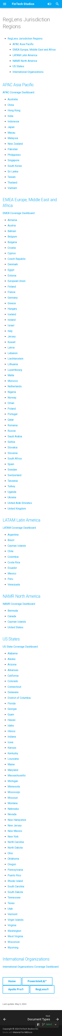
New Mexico (15, 831)
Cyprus (12, 253)
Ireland (12, 319)
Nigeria (12, 392)
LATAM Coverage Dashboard (19, 527)
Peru (10, 579)
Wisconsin (14, 942)
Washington (14, 930)
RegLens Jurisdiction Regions (25, 38)
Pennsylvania (15, 869)
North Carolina (16, 842)
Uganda (12, 491)
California (13, 675)
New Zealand (15, 143)
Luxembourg (15, 369)
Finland (12, 286)
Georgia (12, 708)
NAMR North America (25, 60)
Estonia (12, 275)
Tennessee (14, 897)
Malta (11, 375)
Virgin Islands (15, 919)
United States (15, 627)
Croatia (12, 247)
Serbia (11, 441)
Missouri (13, 797)
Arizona (12, 664)
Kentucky (13, 753)
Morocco (13, 380)
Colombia (13, 556)
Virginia (12, 925)
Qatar (11, 419)
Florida (12, 703)
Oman (11, 403)
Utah (10, 908)
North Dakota (15, 847)
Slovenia (13, 453)
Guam (11, 714)
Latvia (11, 347)
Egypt (11, 270)
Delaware (13, 692)
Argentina (13, 534)
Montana (13, 803)
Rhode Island (15, 881)
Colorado (13, 681)
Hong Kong (14, 110)
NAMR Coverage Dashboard (19, 603)
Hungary (12, 308)
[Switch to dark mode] (49, 4)
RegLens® (42, 989)
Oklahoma (13, 858)
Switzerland (14, 475)
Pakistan (13, 149)
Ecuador (12, 567)
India (10, 116)
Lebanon (13, 353)
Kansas (12, 747)
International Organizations (28, 71)
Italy (10, 331)
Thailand (12, 182)
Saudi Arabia (15, 436)
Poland (12, 408)
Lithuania (13, 364)
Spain (11, 464)
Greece (12, 303)
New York (13, 836)
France (11, 292)
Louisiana (13, 758)
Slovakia (12, 447)
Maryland (13, 770)
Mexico (12, 573)
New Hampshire (17, 819)
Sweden (12, 469)
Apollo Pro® (16, 989)
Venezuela (14, 584)
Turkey (11, 486)
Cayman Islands (17, 545)
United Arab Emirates (20, 503)
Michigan (13, 781)
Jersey (12, 336)
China (11, 105)
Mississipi (14, 792)
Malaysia (13, 138)
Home (12, 981)
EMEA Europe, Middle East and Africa (34, 49)
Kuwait (11, 342)
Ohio (10, 853)
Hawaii (11, 720)
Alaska (11, 659)
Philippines (14, 154)
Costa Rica (14, 562)
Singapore (13, 160)
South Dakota (15, 892)
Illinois (11, 731)
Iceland (12, 314)
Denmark (13, 264)
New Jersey (15, 825)
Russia (12, 430)
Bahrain (12, 231)
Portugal (12, 414)
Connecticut (14, 686)
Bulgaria (12, 242)
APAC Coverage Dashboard (18, 92)
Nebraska (13, 808)
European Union (16, 281)
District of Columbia (19, 697)
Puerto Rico (14, 875)
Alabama (13, 653)
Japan (11, 127)
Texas (11, 903)
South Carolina (16, 886)
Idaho (11, 725)
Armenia (12, 220)
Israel (11, 325)
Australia (13, 99)
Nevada (12, 814)
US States (18, 66)
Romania (13, 425)
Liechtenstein (15, 358)
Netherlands (15, 386)
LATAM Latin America (25, 55)
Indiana (12, 736)
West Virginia (15, 936)
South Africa (15, 458)
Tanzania (13, 480)
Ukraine (12, 497)
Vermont (12, 914)
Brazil (11, 540)
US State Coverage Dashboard (20, 646)
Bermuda (13, 610)
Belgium (12, 236)
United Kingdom (17, 508)
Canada (12, 616)
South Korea (15, 165)
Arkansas (13, 670)
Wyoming (13, 947)
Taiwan (12, 177)
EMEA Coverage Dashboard (19, 213)
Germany (13, 297)
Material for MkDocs (22, 1032)
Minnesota (14, 786)
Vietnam (12, 188)
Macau (11, 132)
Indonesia (13, 121)
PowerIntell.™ (37, 981)
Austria (12, 225)
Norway (12, 397)
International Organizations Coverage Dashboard (31, 966)
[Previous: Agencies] (5, 1018)
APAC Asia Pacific (23, 44)
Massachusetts (17, 775)
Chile (10, 551)
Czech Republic (17, 258)
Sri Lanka (13, 171)
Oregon (12, 864)
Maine (11, 764)
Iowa (10, 742)
